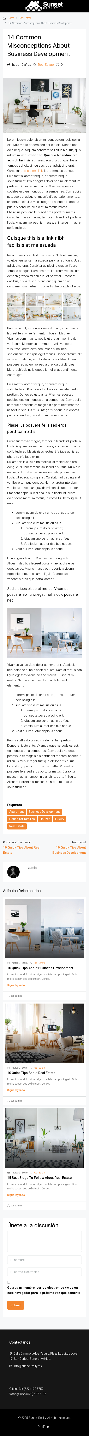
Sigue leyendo (16, 985)
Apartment (16, 812)
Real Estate (25, 18)
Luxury (59, 819)
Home (11, 18)
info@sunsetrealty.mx (28, 1366)
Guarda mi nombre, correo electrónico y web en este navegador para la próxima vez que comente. (44, 1290)
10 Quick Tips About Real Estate (31, 1073)
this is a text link (32, 171)
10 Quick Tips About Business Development (40, 968)
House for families (22, 819)
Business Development (44, 812)
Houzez (45, 819)
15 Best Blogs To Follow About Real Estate (39, 1178)
